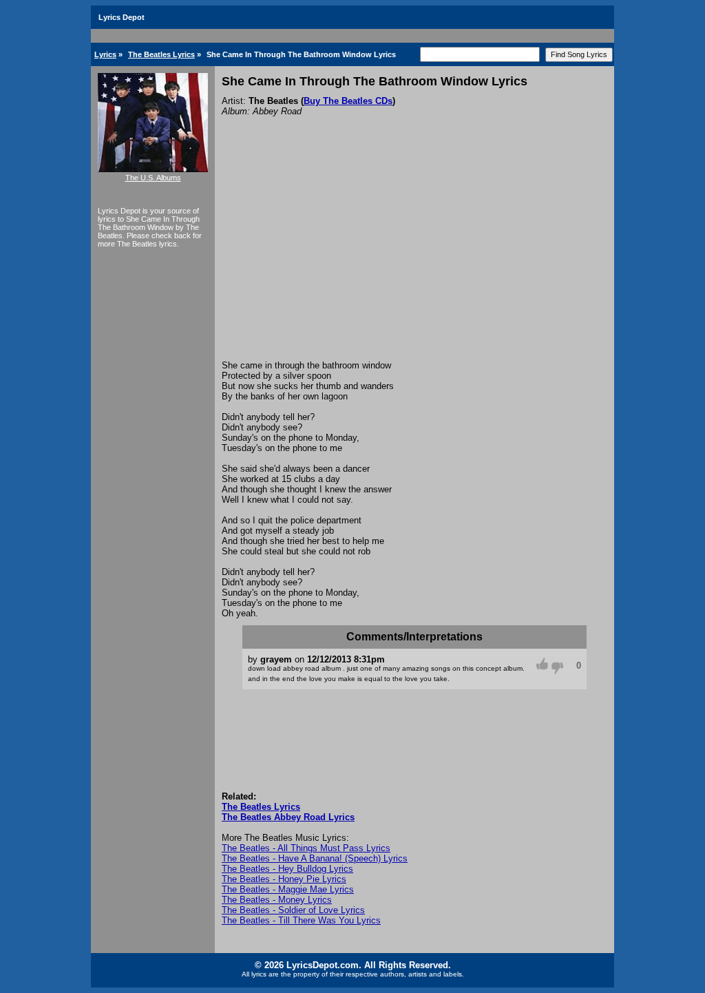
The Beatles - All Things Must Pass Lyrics (306, 848)
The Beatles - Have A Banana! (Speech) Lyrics (315, 858)
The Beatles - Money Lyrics (277, 900)
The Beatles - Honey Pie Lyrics (284, 879)
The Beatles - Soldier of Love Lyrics (293, 910)
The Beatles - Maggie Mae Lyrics (288, 889)
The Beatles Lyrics (161, 54)
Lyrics (105, 54)
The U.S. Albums (153, 178)
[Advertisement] (414, 256)
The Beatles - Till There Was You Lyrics (301, 920)
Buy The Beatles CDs (348, 101)
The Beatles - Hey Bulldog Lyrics (287, 869)
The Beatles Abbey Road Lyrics (288, 817)
